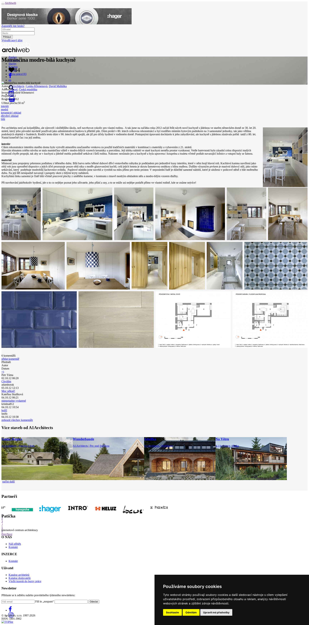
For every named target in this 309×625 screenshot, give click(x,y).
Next (9, 534)
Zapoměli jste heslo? (12, 25)
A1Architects (16, 86)
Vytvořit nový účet (11, 40)
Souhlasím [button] (172, 612)
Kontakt (13, 547)
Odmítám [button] (191, 612)
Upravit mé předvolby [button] (216, 612)
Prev (4, 534)
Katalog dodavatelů (20, 578)
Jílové (14, 89)
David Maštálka (58, 86)
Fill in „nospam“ (44, 601)
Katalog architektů (19, 574)
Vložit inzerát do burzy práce (25, 581)
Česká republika (28, 89)
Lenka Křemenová (36, 86)
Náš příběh (15, 543)
